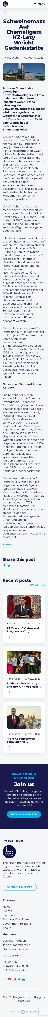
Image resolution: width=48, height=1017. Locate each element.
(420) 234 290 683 (17, 966)
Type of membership (16, 945)
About (7, 928)
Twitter (9, 565)
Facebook (4, 565)
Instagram (14, 979)
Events (7, 911)
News (6, 906)
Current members (15, 940)
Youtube (9, 979)
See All (35, 585)
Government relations (17, 923)
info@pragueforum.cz (20, 970)
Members (9, 915)
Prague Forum (5, 4)
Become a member (24, 814)
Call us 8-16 (10, 962)
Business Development (18, 919)
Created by (14, 1011)
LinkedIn (23, 979)
